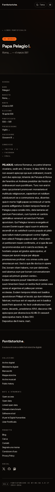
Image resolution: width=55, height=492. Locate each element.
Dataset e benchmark (11, 409)
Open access (8, 396)
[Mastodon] (14, 468)
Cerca (5, 439)
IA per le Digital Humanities (13, 417)
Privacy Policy (8, 455)
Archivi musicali (9, 379)
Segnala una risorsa (11, 447)
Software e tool (8, 413)
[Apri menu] (50, 4)
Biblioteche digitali (10, 367)
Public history (8, 383)
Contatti (5, 443)
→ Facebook (8, 153)
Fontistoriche (9, 4)
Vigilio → (6, 129)
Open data (7, 401)
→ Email (6, 156)
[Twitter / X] (3, 468)
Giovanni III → (8, 137)
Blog (4, 434)
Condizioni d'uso (9, 451)
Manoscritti (7, 371)
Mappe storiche (9, 375)
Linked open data (10, 405)
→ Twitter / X (10, 149)
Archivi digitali (8, 362)
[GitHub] (9, 468)
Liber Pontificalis (14, 30)
